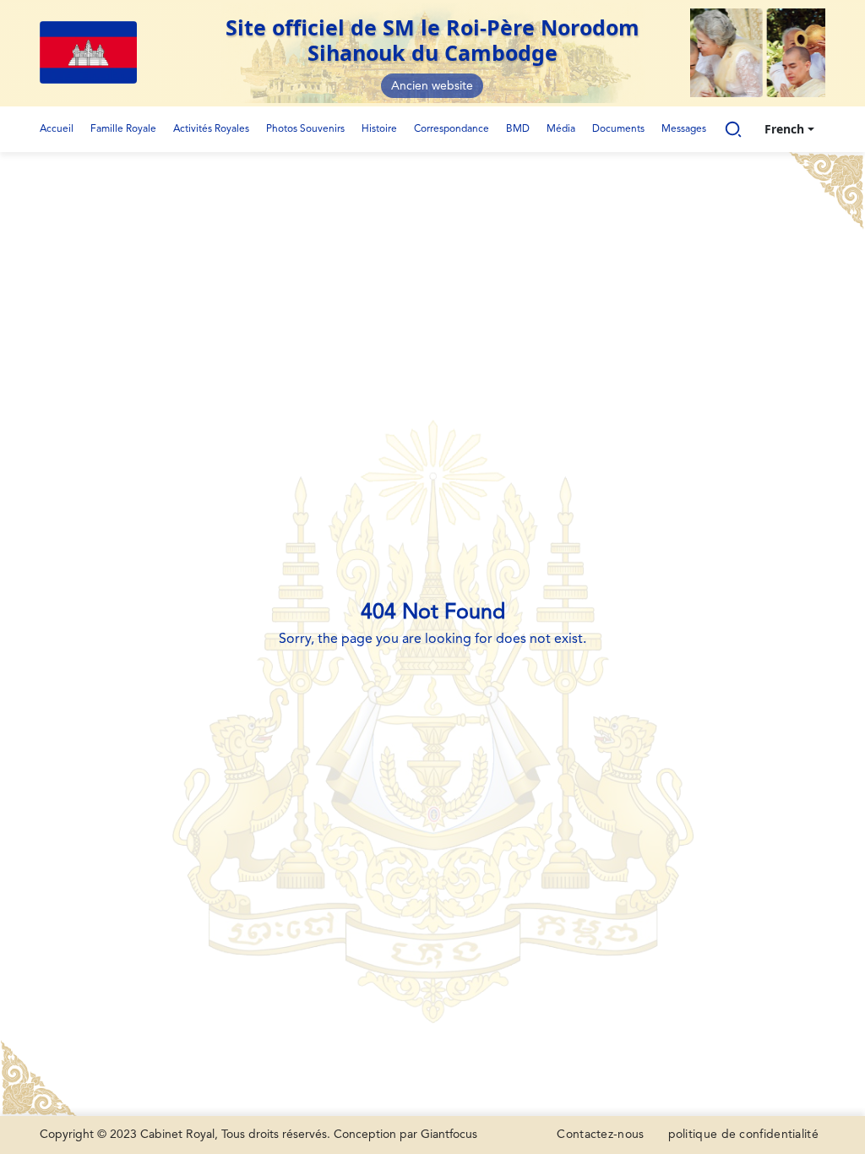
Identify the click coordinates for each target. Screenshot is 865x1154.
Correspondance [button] (451, 129)
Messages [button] (683, 129)
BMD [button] (518, 129)
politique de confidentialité (743, 1134)
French (784, 129)
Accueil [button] (56, 129)
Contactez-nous (600, 1134)
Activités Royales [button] (211, 129)
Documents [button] (618, 129)
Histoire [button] (379, 129)
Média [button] (561, 129)
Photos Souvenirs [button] (305, 129)
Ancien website (432, 86)
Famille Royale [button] (123, 129)
